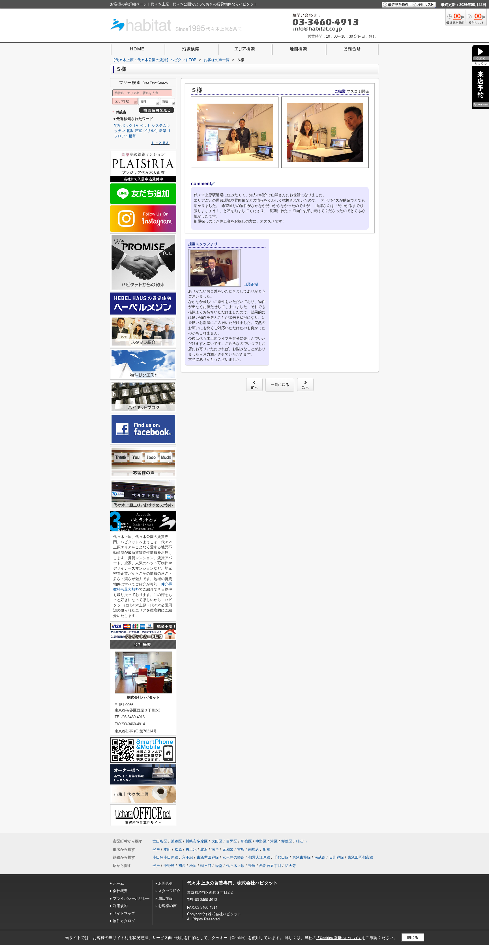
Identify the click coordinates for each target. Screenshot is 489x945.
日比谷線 (336, 857)
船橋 (266, 849)
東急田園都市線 (360, 857)
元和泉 (227, 849)
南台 (215, 849)
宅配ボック (123, 125)
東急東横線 (301, 857)
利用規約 (120, 906)
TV (136, 125)
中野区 (261, 841)
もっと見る (160, 143)
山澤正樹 (250, 284)
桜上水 (191, 849)
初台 (182, 865)
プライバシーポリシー (131, 898)
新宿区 (246, 841)
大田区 (216, 841)
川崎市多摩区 (197, 841)
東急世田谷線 (208, 857)
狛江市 (301, 841)
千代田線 (281, 857)
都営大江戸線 (259, 857)
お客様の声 (167, 906)
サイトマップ (124, 913)
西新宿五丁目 (270, 865)
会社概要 (120, 891)
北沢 (130, 131)
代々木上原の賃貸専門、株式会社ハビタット (232, 882)
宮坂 (240, 849)
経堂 (218, 865)
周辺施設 (165, 898)
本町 (167, 849)
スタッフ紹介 (169, 891)
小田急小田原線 (165, 857)
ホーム (118, 883)
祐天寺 (290, 865)
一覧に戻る (280, 384)
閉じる (412, 937)
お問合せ (165, 883)
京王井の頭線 (233, 857)
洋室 (138, 131)
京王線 (187, 857)
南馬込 (253, 849)
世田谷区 (160, 841)
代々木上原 (235, 865)
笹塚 (252, 865)
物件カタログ (124, 921)
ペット (145, 125)
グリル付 (150, 131)
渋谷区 (176, 841)
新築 (162, 131)
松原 (178, 849)
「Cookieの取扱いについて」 (339, 938)
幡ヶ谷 (205, 865)
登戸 (156, 849)
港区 (274, 841)
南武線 (319, 857)
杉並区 (286, 841)
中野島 (169, 865)
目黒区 (231, 841)
